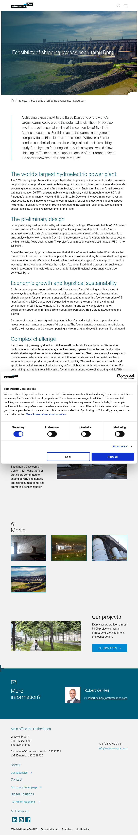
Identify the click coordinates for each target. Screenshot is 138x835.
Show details (120, 446)
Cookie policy (82, 829)
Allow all (113, 456)
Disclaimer (67, 829)
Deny (68, 456)
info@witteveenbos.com (113, 748)
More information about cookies (46, 414)
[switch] (52, 434)
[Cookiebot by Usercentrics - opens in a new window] (119, 376)
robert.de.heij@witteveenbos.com (107, 698)
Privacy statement (49, 829)
